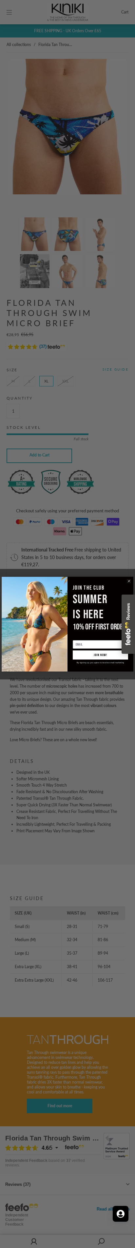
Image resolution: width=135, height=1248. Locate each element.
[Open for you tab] (120, 1214)
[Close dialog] (129, 581)
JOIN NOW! (100, 655)
